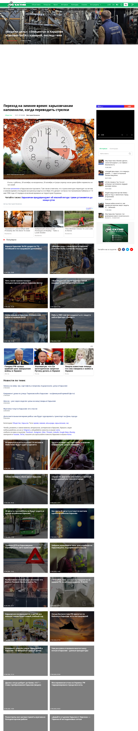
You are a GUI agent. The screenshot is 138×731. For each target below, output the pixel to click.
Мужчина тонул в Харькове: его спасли (20, 409)
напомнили (14, 188)
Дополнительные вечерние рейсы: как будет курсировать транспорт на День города (40, 416)
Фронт (56, 5)
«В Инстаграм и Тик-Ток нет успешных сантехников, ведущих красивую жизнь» (116, 184)
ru (117, 5)
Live (109, 5)
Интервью (64, 5)
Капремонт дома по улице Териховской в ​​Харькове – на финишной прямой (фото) (39, 393)
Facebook (29, 432)
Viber (44, 432)
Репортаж (47, 5)
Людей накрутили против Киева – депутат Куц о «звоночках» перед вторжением (116, 195)
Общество (10, 40)
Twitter (127, 249)
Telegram (26, 430)
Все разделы (94, 5)
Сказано (84, 5)
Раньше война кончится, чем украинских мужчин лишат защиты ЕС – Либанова (117, 205)
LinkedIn (56, 432)
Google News (64, 432)
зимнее (42, 423)
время (36, 423)
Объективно (36, 5)
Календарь (74, 5)
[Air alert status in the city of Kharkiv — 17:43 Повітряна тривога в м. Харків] (54, 9)
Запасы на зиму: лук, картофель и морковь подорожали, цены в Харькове (36, 33)
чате (58, 430)
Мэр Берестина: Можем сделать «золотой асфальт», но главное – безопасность (116, 163)
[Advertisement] (69, 58)
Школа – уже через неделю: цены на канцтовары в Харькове (29, 401)
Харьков (25, 423)
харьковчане (60, 423)
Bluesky (72, 432)
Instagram (37, 432)
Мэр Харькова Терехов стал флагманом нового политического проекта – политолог (117, 216)
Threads (49, 432)
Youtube (16, 434)
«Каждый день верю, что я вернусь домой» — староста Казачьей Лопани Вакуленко (117, 173)
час (67, 423)
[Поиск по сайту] (121, 5)
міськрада (50, 423)
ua (113, 5)
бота (69, 434)
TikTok (22, 434)
